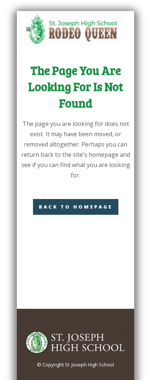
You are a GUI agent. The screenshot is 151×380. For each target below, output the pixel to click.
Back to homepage (76, 206)
